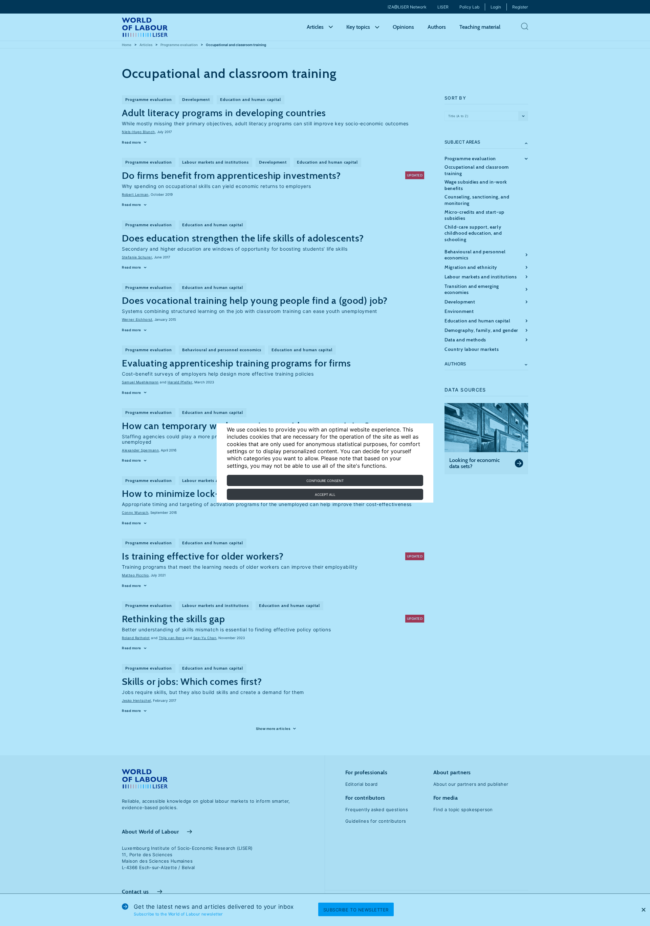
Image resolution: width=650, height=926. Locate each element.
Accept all (325, 494)
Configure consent (325, 481)
